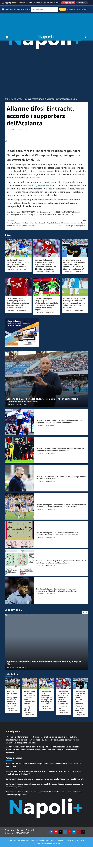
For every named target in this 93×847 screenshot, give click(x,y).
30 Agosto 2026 (50, 425)
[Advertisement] (46, 17)
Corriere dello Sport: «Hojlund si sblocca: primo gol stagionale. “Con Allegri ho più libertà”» (18, 263)
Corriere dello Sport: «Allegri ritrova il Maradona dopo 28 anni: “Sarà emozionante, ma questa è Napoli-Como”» (60, 421)
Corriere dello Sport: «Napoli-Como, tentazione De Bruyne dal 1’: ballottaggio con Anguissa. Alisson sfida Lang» (61, 562)
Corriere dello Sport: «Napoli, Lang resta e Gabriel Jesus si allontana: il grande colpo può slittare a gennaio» (18, 303)
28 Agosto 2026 (49, 312)
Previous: (26, 223)
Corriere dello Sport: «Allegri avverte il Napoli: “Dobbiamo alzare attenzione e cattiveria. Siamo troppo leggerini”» (74, 264)
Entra (63, 9)
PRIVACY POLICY (22, 833)
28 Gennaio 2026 (29, 667)
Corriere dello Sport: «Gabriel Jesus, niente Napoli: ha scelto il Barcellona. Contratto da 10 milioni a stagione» (45, 264)
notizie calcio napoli (65, 214)
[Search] (85, 37)
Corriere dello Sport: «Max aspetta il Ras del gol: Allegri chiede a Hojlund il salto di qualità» (61, 477)
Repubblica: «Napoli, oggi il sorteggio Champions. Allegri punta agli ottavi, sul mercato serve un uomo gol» (74, 303)
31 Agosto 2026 (21, 269)
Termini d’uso (31, 830)
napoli (36, 214)
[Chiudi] (90, 2)
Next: (67, 223)
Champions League (47, 212)
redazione (12, 129)
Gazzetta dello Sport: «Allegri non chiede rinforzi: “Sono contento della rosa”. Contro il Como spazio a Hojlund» (57, 534)
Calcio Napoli (16, 212)
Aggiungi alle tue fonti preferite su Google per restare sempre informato (36, 3)
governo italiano (43, 185)
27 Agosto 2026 (78, 310)
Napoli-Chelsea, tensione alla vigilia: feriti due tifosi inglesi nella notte (49, 664)
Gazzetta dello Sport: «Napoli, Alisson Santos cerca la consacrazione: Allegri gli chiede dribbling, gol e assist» (57, 590)
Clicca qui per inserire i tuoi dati (77, 9)
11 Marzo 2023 (22, 129)
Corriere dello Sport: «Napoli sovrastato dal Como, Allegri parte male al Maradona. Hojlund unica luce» (42, 400)
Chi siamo (9, 833)
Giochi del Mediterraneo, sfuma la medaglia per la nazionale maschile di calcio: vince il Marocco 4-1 (12, 698)
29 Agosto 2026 (21, 310)
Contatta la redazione (14, 830)
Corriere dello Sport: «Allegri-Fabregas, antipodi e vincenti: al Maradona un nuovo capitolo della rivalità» (60, 449)
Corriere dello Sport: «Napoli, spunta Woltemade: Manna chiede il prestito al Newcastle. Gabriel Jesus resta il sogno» (46, 304)
